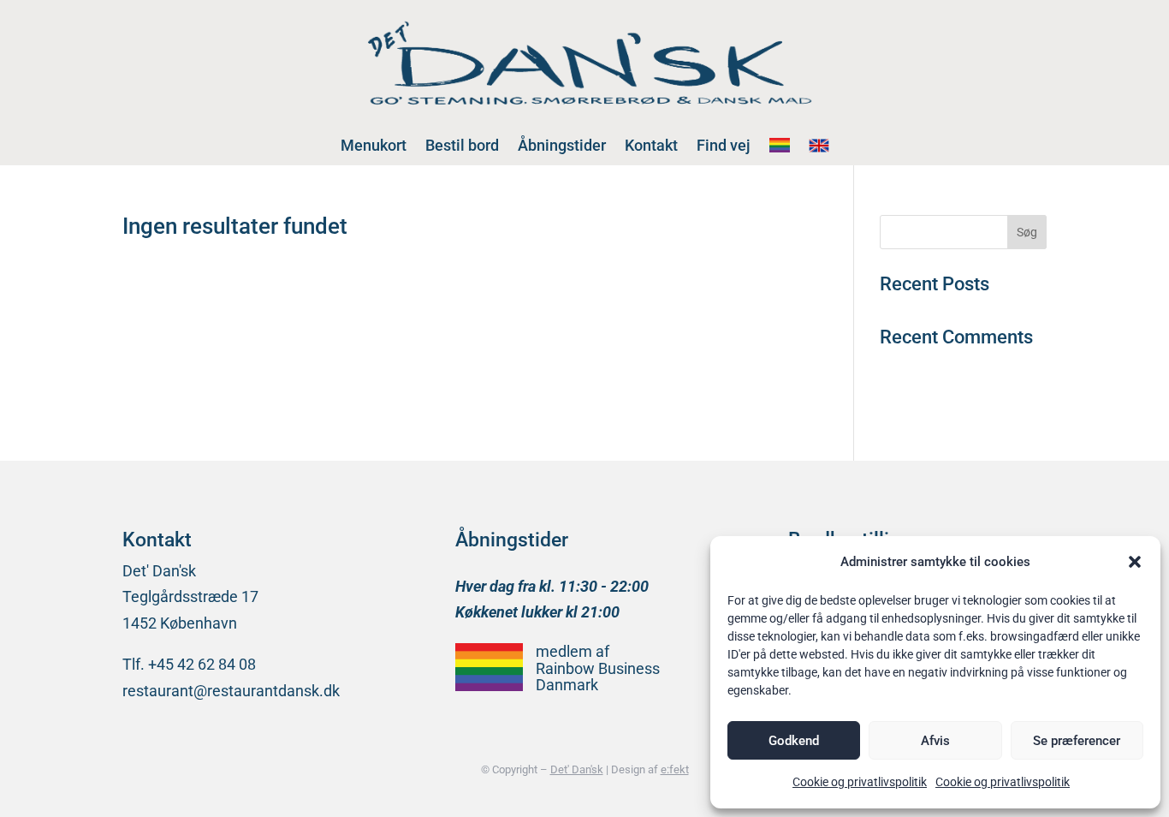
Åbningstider (562, 145)
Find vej (724, 145)
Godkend (793, 740)
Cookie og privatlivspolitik (859, 782)
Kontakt (651, 145)
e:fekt (675, 769)
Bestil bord (462, 145)
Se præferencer (1076, 740)
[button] (1134, 561)
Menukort (373, 145)
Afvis (935, 740)
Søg (1027, 232)
